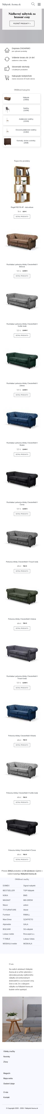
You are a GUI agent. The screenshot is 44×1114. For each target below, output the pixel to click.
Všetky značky (9, 1051)
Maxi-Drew (7, 919)
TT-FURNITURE (9, 910)
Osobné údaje (9, 1084)
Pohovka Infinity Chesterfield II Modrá (22, 736)
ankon (25, 905)
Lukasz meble (8, 934)
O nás (5, 1092)
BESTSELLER (9, 890)
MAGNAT (6, 900)
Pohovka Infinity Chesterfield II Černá (22, 850)
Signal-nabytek (29, 886)
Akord (25, 910)
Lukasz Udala (28, 939)
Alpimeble (7, 924)
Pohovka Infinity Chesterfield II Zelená (22, 619)
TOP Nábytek (28, 890)
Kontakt (6, 1097)
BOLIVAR (7, 929)
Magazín (6, 1073)
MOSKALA (27, 944)
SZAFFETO (28, 919)
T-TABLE (6, 939)
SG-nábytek (28, 929)
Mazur (5, 905)
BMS (25, 895)
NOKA (5, 895)
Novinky (6, 1057)
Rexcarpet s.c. (29, 934)
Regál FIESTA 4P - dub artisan (22, 207)
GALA (25, 924)
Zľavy (5, 1062)
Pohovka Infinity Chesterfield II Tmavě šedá (22, 562)
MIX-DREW (28, 900)
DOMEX (6, 886)
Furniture (6, 915)
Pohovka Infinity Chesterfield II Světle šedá (22, 793)
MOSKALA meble (10, 944)
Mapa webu (8, 1078)
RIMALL (26, 915)
